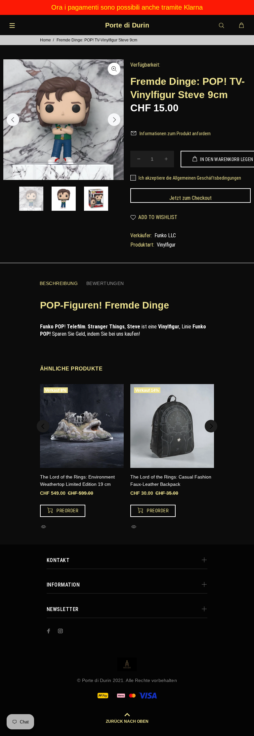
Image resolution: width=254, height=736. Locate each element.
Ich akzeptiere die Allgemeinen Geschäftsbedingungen (190, 178)
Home (45, 40)
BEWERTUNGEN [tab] (105, 283)
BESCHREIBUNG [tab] (59, 283)
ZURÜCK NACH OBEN (127, 721)
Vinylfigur (166, 245)
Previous (13, 119)
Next (114, 119)
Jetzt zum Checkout (190, 198)
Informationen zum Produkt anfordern (175, 133)
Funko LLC (165, 235)
